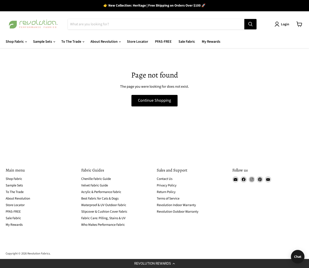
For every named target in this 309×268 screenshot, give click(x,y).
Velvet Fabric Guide (94, 185)
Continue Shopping (154, 100)
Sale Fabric (186, 41)
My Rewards (211, 41)
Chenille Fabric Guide (96, 178)
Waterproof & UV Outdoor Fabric (103, 205)
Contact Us (164, 178)
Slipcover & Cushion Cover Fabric (104, 211)
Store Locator (137, 41)
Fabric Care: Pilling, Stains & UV (103, 218)
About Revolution (104, 41)
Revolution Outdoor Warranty (177, 211)
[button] (154, 263)
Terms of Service (168, 198)
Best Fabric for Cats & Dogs (100, 198)
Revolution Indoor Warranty (176, 205)
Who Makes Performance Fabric (103, 224)
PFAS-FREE (163, 41)
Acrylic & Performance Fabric (101, 192)
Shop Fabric (15, 41)
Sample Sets (43, 41)
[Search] (250, 24)
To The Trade (71, 41)
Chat (297, 256)
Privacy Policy (166, 185)
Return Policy (166, 192)
